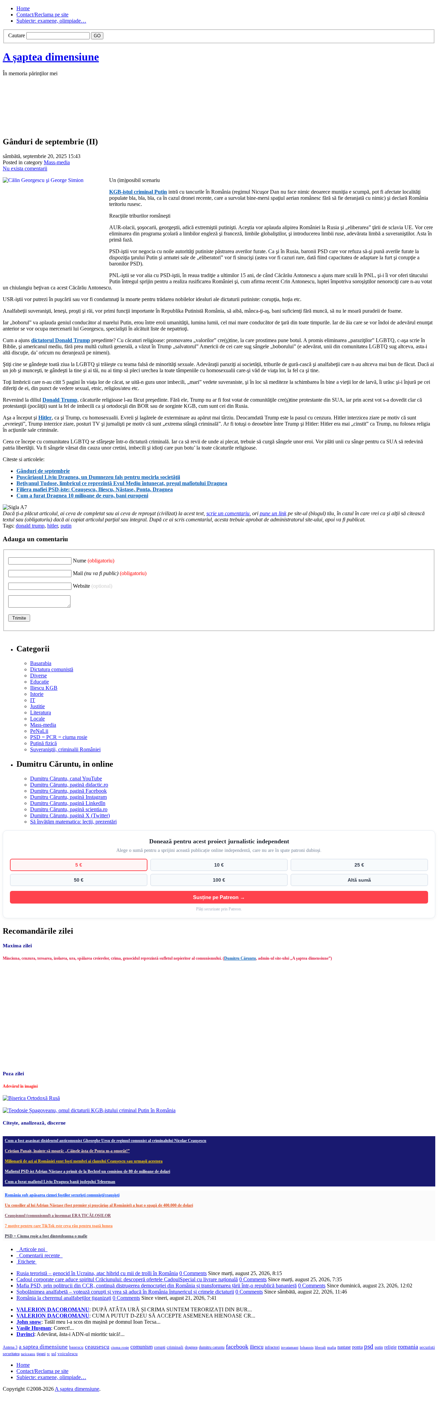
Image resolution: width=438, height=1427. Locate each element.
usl (53, 1354)
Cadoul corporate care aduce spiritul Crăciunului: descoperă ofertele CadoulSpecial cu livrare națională (127, 1279)
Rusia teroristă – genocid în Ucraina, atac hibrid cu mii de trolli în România (97, 1273)
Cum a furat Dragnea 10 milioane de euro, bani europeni (82, 495)
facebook (237, 1346)
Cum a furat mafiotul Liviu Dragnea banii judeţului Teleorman (60, 1181)
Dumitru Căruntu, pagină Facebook (68, 791)
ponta (357, 1347)
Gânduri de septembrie (43, 471)
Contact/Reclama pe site (42, 14)
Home (23, 8)
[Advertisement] (105, 113)
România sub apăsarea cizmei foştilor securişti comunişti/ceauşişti (62, 1195)
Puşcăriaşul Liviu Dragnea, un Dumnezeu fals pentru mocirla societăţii (98, 477)
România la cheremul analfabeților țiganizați (63, 1298)
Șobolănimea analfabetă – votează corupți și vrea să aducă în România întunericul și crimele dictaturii (125, 1292)
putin (66, 526)
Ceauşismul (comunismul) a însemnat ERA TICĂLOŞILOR (58, 1215)
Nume (93, 560)
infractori (272, 1347)
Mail (109, 573)
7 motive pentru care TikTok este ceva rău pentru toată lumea (59, 1225)
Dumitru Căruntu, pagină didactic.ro (69, 785)
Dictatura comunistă (51, 669)
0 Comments (193, 1273)
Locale (37, 719)
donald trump (30, 526)
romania (408, 1346)
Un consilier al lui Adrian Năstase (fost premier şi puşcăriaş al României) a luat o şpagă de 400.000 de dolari (99, 1205)
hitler (52, 526)
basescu (76, 1347)
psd (368, 1346)
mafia (331, 1347)
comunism (141, 1347)
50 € (78, 880)
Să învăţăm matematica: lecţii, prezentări (73, 822)
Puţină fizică (43, 743)
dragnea (191, 1347)
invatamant (289, 1347)
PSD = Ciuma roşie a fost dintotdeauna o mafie (46, 1236)
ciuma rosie (120, 1347)
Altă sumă (359, 880)
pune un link (273, 513)
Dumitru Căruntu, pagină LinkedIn (67, 803)
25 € (359, 865)
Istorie (36, 694)
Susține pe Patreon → (219, 897)
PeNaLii (39, 731)
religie (390, 1347)
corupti (159, 1347)
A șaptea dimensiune (51, 57)
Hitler (45, 417)
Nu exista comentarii (25, 168)
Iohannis (306, 1347)
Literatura (40, 712)
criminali (175, 1347)
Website (92, 586)
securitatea (11, 1353)
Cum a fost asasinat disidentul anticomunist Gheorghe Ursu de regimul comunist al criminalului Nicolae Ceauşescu (105, 1140)
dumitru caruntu (211, 1347)
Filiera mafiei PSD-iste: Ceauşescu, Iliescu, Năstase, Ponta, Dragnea (94, 489)
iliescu (256, 1347)
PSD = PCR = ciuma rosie (58, 737)
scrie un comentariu (227, 513)
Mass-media (57, 162)
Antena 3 (10, 1347)
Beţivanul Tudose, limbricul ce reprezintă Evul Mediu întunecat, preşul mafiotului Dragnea (121, 483)
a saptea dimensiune (43, 1347)
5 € (78, 865)
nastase (344, 1347)
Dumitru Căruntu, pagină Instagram (68, 797)
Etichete (26, 1261)
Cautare (16, 35)
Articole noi (32, 1249)
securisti (427, 1347)
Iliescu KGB (43, 688)
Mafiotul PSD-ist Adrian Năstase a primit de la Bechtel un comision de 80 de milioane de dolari (87, 1171)
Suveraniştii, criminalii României (65, 749)
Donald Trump (59, 400)
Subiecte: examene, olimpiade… (51, 21)
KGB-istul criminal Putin (138, 192)
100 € (219, 880)
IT (32, 700)
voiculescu (67, 1353)
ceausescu (97, 1347)
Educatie (39, 682)
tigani (41, 1353)
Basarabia (40, 663)
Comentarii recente (39, 1255)
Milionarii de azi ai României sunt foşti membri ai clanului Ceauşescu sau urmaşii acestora (84, 1161)
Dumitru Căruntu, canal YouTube (66, 778)
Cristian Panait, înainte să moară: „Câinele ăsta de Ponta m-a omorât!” (67, 1151)
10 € (219, 865)
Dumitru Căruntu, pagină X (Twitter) (70, 815)
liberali (320, 1347)
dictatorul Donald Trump (60, 340)
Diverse (38, 675)
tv (48, 1354)
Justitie (37, 706)
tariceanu (28, 1354)
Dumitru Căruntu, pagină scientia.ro (68, 809)
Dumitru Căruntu (240, 958)
